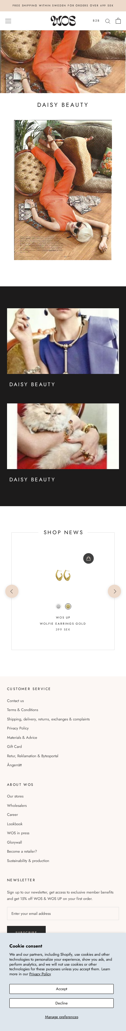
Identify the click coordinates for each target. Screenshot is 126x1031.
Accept (61, 989)
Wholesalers (17, 805)
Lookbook (15, 824)
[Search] (107, 20)
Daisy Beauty (32, 479)
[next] (114, 591)
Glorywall (14, 842)
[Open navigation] (8, 21)
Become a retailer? (22, 851)
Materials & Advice (22, 737)
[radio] (58, 606)
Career (12, 814)
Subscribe (26, 932)
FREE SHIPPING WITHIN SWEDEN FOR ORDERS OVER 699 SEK (63, 5)
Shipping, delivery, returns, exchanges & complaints (48, 719)
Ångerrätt (14, 765)
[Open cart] (118, 21)
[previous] (11, 591)
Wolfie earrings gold (63, 623)
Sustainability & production (28, 860)
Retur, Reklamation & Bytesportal (32, 756)
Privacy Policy (40, 974)
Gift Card (14, 746)
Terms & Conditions (22, 710)
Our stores (15, 796)
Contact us (15, 700)
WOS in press (18, 833)
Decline (61, 1003)
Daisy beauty (32, 384)
